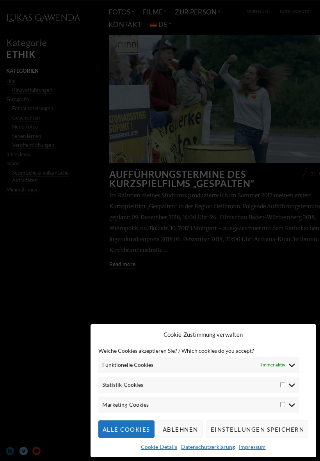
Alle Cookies (126, 429)
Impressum (252, 446)
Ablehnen (180, 429)
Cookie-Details (159, 446)
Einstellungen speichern (257, 429)
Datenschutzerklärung (208, 446)
